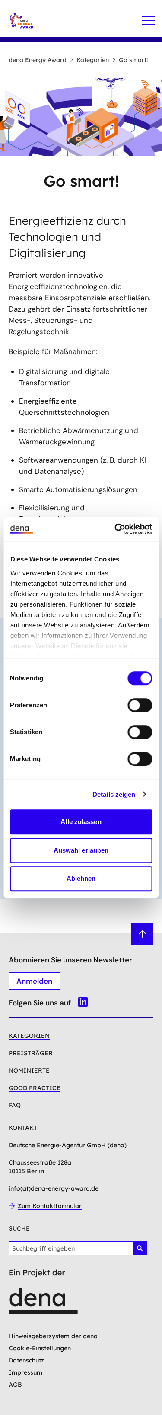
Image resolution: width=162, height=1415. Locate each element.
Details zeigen (113, 794)
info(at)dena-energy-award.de (53, 1188)
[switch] (139, 705)
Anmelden (34, 981)
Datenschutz (26, 1360)
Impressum (25, 1372)
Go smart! (133, 60)
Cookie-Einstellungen (40, 1348)
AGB (15, 1385)
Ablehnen (81, 878)
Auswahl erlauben (81, 850)
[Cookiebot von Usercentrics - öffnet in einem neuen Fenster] (115, 529)
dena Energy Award (38, 60)
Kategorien (92, 60)
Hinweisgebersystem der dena (53, 1336)
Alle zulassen (80, 821)
